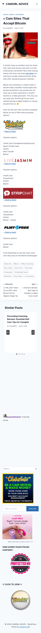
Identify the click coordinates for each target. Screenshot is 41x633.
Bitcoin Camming (27, 264)
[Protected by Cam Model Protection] (20, 563)
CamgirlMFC (9, 28)
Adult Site (7, 264)
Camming (28, 268)
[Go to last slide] (8, 332)
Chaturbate (19, 14)
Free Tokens (18, 276)
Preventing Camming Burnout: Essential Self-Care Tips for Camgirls (18, 319)
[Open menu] (37, 4)
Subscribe (32, 509)
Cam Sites (18, 268)
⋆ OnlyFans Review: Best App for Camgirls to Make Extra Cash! (30, 290)
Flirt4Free (7, 276)
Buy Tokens (8, 268)
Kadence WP (25, 627)
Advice (5, 14)
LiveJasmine (29, 276)
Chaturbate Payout (21, 272)
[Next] (33, 332)
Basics (11, 14)
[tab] (16, 354)
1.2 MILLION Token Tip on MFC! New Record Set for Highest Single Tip (10, 290)
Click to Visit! (10, 132)
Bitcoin (16, 264)
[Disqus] (20, 386)
